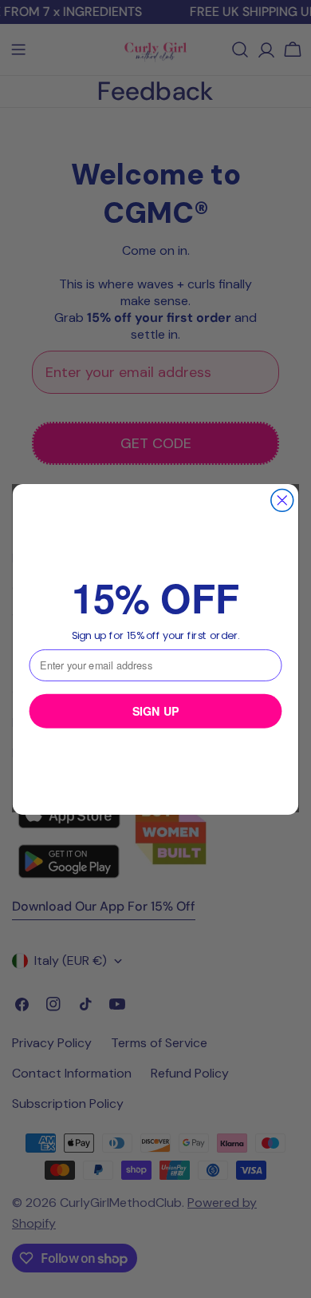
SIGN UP (155, 710)
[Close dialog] (282, 500)
